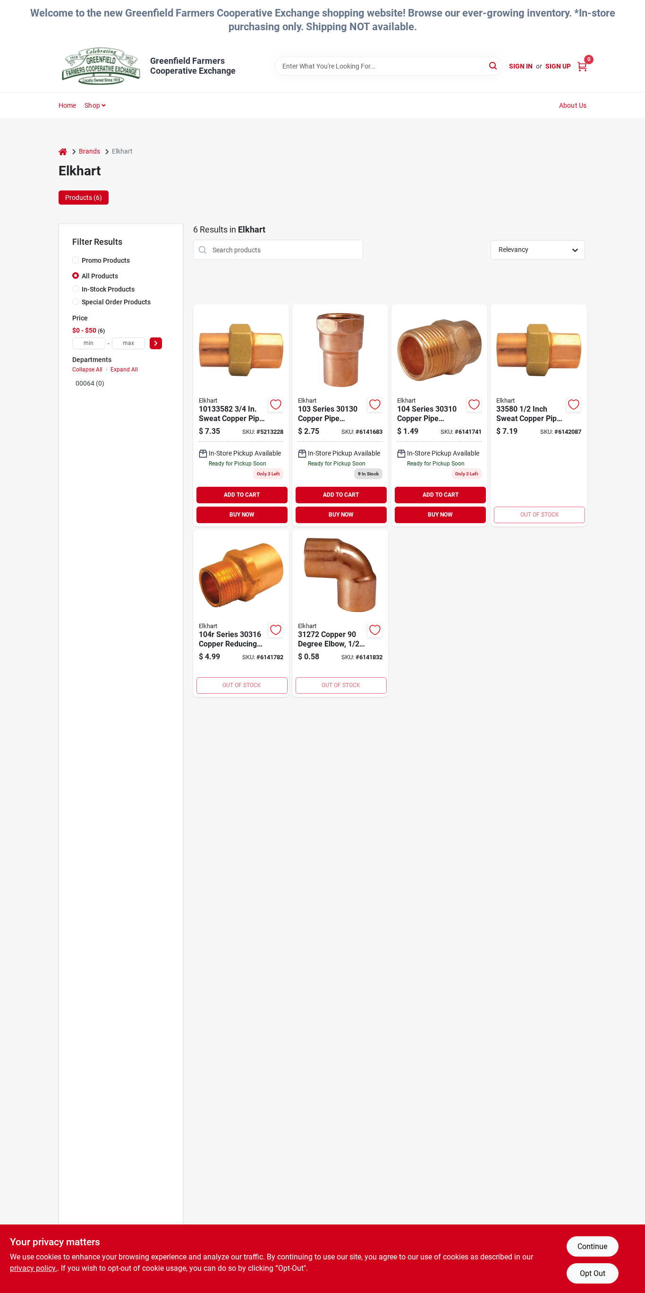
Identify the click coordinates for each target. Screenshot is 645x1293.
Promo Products (106, 260)
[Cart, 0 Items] (582, 66)
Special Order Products (116, 302)
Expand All (124, 369)
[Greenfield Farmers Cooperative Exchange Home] (101, 66)
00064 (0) (90, 383)
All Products (100, 276)
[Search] (494, 65)
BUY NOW (242, 514)
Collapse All (87, 369)
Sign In (521, 66)
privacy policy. (33, 1268)
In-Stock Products (108, 289)
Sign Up (558, 66)
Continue (592, 1246)
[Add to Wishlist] (275, 404)
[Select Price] (156, 343)
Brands (89, 151)
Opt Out (592, 1273)
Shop (92, 105)
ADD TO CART (242, 494)
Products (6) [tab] (83, 197)
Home (67, 105)
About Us (573, 105)
